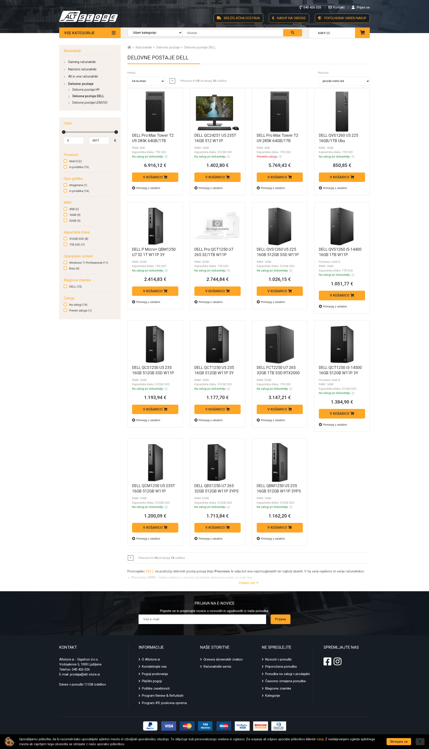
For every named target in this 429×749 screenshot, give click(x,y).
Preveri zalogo (80, 310)
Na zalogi (78, 304)
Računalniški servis (217, 667)
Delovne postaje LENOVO (89, 102)
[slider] (63, 132)
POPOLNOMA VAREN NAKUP (344, 18)
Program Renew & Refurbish (162, 696)
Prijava (280, 619)
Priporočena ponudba (281, 667)
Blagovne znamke (278, 688)
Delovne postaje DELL (88, 96)
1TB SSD (77, 244)
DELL (75, 286)
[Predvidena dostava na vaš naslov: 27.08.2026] (166, 156)
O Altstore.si (151, 659)
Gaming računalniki (82, 62)
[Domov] (129, 47)
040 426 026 (81, 669)
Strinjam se (399, 742)
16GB (74, 215)
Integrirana (78, 185)
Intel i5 (75, 161)
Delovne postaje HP (86, 89)
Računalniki (72, 51)
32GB (74, 220)
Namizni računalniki (82, 69)
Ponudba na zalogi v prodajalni (287, 674)
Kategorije (272, 696)
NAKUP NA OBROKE (291, 18)
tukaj (320, 739)
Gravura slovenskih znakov (223, 659)
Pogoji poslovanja (155, 674)
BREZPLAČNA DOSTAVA (241, 18)
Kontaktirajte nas (154, 667)
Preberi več (247, 583)
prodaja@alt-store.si (85, 674)
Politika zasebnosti (156, 688)
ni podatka (79, 167)
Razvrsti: (323, 72)
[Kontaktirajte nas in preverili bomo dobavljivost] (280, 156)
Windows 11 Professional (88, 262)
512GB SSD (78, 238)
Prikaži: (131, 72)
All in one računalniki (83, 76)
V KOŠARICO (153, 177)
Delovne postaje (81, 84)
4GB (74, 209)
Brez (74, 268)
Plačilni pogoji (152, 681)
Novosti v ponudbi (278, 659)
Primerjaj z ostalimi (148, 188)
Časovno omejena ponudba (285, 681)
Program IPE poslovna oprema (164, 703)
